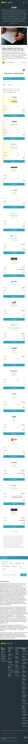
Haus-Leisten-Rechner (24, 700)
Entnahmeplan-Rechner (24, 663)
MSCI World (4, 563)
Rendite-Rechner (24, 712)
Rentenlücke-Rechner (24, 715)
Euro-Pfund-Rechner (24, 691)
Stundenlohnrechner (24, 720)
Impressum (15, 733)
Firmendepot (10, 664)
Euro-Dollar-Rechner (24, 683)
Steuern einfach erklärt (9, 675)
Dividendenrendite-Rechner (24, 660)
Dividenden (14, 566)
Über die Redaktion (5, 733)
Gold (20, 566)
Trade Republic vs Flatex (17, 661)
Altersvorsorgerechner (24, 654)
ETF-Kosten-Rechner (24, 667)
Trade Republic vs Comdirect (17, 666)
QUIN (3, 46)
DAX (23, 563)
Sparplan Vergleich (10, 654)
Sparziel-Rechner (24, 718)
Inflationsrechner (24, 703)
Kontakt (11, 733)
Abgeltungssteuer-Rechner (24, 651)
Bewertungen (13, 617)
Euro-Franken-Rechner (24, 687)
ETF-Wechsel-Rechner (24, 675)
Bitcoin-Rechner (24, 657)
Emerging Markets (6, 566)
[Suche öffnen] (23, 2)
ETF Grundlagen (10, 669)
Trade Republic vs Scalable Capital (17, 652)
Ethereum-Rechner (24, 679)
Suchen (23, 574)
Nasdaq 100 (17, 563)
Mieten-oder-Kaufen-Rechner (24, 707)
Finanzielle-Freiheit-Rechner (24, 696)
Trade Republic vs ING (17, 657)
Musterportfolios (10, 671)
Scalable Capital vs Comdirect (17, 671)
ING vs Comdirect (17, 675)
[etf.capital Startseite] (6, 2)
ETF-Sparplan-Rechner (24, 671)
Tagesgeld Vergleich (10, 662)
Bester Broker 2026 (9, 650)
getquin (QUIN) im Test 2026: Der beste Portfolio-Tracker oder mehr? (13, 49)
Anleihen (4, 569)
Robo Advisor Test (9, 658)
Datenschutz (3, 734)
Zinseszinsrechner (24, 726)
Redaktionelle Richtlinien (12, 734)
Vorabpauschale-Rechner (24, 723)
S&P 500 (11, 563)
